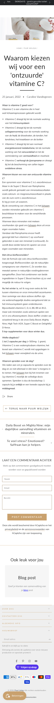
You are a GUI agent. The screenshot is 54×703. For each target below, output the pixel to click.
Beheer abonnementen (27, 697)
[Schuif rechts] (49, 2)
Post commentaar (27, 517)
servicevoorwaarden (35, 529)
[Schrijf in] (50, 639)
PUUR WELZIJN (30, 48)
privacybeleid (11, 529)
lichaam (46, 205)
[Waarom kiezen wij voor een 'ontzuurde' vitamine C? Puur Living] (16, 661)
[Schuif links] (4, 2)
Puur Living (19, 690)
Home (19, 48)
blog (25, 590)
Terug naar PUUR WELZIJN (29, 408)
